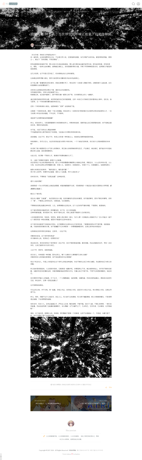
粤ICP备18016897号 (83, 450)
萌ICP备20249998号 (96, 450)
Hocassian (39, 45)
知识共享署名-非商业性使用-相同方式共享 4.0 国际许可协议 (71, 384)
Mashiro (77, 454)
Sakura (69, 454)
